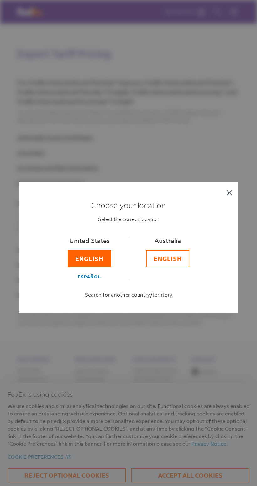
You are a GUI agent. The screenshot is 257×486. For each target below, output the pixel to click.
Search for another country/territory (128, 294)
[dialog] (128, 243)
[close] (229, 193)
